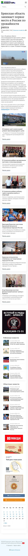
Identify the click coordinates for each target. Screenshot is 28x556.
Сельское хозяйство (19, 30)
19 (10, 516)
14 (16, 514)
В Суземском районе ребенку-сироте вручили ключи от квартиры (12, 193)
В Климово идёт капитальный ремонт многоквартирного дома (13, 130)
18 (7, 516)
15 (19, 514)
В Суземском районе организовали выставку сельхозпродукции (14, 161)
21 (16, 516)
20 (13, 516)
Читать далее (6, 139)
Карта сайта (17, 545)
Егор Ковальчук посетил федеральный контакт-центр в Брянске (12, 291)
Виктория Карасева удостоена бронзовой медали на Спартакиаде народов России (12, 226)
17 (4, 516)
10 (4, 514)
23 (22, 516)
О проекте (9, 545)
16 (22, 514)
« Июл (5, 523)
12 (10, 514)
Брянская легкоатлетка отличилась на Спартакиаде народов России (11, 258)
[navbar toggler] (26, 2)
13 (13, 514)
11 (7, 514)
